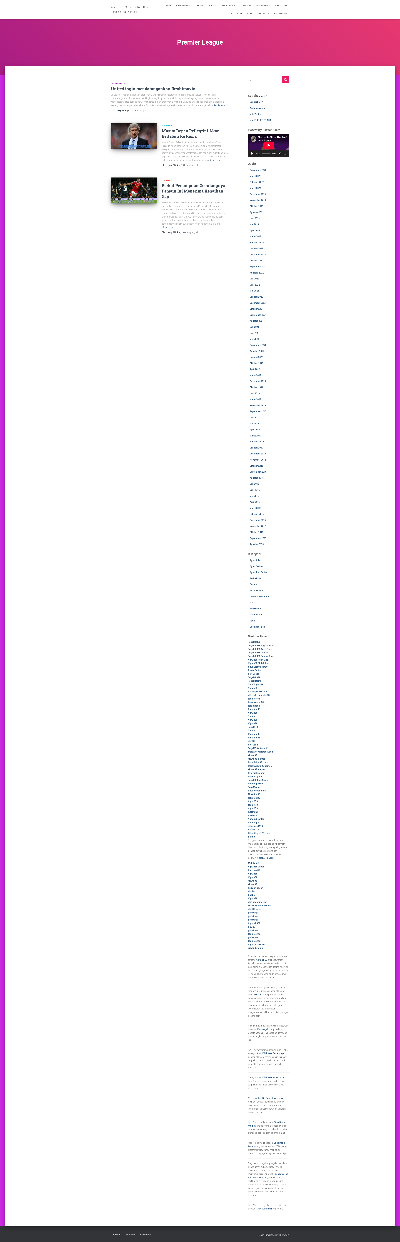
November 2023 (258, 200)
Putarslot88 (254, 709)
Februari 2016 (257, 514)
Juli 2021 (254, 327)
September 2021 (258, 315)
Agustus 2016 (257, 478)
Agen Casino (281, 6)
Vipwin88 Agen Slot (258, 660)
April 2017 (255, 429)
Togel (250, 14)
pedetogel (253, 912)
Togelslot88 (254, 642)
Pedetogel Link (255, 783)
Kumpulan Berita (184, 6)
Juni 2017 (255, 417)
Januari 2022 (256, 297)
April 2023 (255, 230)
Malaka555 (253, 863)
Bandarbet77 (256, 102)
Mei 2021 (254, 339)
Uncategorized (118, 84)
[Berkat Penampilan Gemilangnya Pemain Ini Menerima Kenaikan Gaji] (134, 190)
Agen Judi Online (228, 6)
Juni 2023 (255, 218)
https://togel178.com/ (259, 833)
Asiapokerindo (257, 108)
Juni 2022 (255, 285)
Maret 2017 (255, 435)
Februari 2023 (257, 242)
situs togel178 (255, 826)
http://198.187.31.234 (260, 120)
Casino (253, 584)
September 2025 (258, 170)
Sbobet (251, 895)
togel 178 (253, 801)
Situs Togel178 (255, 684)
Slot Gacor (253, 674)
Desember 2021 (258, 303)
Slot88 (251, 716)
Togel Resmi (254, 681)
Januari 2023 (256, 248)
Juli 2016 (254, 484)
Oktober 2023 (256, 206)
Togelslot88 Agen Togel (260, 649)
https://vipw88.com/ (258, 762)
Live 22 (258, 994)
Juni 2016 (255, 490)
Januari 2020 (256, 357)
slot (252, 602)
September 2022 (258, 266)
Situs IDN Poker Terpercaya (270, 1053)
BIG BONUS (130, 1235)
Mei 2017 (254, 423)
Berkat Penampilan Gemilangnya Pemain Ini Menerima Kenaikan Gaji (193, 191)
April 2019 (255, 369)
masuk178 (253, 829)
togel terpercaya (256, 944)
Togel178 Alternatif (258, 748)
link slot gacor (255, 776)
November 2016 (258, 460)
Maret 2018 (255, 399)
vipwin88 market (256, 759)
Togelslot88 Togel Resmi (261, 645)
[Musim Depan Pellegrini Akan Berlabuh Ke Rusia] (134, 136)
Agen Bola (246, 6)
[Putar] (252, 153)
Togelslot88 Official (258, 652)
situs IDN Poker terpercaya (270, 1077)
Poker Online (280, 14)
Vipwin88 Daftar (256, 819)
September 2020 (258, 345)
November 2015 (258, 526)
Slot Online (236, 14)
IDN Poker (253, 812)
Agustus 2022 (257, 272)
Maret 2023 (255, 236)
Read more (219, 105)
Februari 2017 (257, 441)
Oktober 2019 (256, 363)
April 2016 (255, 502)
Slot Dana (253, 744)
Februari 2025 (257, 182)
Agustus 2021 (257, 321)
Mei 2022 (254, 290)
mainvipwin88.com (258, 691)
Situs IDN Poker (264, 1208)
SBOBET (252, 927)
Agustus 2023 (257, 212)
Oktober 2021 (256, 309)
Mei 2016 (254, 496)
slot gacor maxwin (257, 902)
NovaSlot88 (254, 794)
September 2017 (258, 411)
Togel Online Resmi (258, 780)
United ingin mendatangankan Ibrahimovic (153, 88)
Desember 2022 (258, 254)
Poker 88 (262, 960)
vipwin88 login (255, 948)
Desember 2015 (258, 520)
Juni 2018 (255, 393)
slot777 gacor (266, 858)
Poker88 (252, 815)
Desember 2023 (258, 194)
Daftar (116, 1235)
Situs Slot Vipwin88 (258, 667)
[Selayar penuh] (285, 153)
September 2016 (258, 472)
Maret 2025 (255, 176)
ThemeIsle (284, 1235)
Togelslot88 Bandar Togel (261, 656)
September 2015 (258, 538)
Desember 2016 (258, 453)
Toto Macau (254, 787)
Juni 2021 (255, 333)
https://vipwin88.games (260, 766)
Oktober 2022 (256, 260)
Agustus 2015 (257, 544)
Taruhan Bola (263, 6)
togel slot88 (254, 923)
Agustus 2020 (257, 351)
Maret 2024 (255, 188)
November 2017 (258, 405)
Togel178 (253, 727)
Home (168, 6)
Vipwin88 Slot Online (258, 663)
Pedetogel (253, 822)
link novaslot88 (256, 702)
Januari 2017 (256, 447)
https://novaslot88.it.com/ (261, 751)
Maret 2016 (255, 508)
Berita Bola (263, 14)
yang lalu (139, 110)
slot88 (251, 741)
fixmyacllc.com (256, 773)
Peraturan (145, 1235)
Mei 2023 (254, 224)
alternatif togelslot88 (259, 695)
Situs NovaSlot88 (257, 790)
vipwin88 (252, 755)
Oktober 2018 (256, 387)
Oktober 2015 (256, 532)
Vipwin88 (252, 688)
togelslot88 (254, 698)
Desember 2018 (258, 381)
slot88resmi (254, 909)
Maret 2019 (255, 375)
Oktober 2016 (256, 466)
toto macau (254, 706)
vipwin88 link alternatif (259, 905)
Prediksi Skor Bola (206, 6)
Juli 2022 (254, 278)
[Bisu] (280, 153)
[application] (268, 145)
